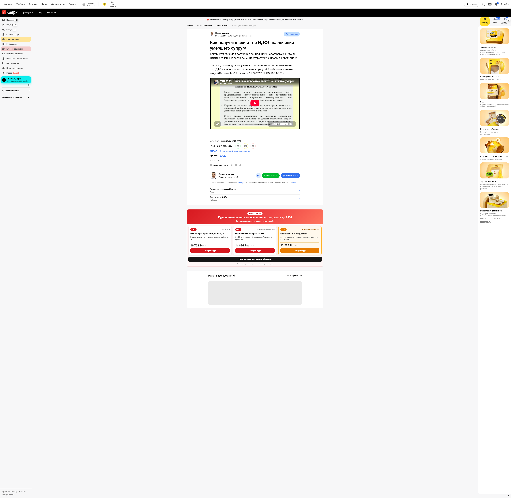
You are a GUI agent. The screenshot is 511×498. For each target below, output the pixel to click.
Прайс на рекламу (9, 492)
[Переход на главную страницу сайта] (10, 12)
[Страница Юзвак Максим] (212, 34)
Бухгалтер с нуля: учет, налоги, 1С (207, 233)
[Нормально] (245, 146)
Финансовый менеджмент (293, 233)
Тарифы (40, 12)
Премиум (26, 12)
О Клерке (51, 12)
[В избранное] (236, 165)
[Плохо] (253, 146)
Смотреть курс (210, 251)
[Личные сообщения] (490, 4)
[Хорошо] (238, 146)
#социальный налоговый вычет (235, 151)
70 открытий (215, 161)
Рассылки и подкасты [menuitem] (12, 97)
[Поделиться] (240, 165)
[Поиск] (483, 4)
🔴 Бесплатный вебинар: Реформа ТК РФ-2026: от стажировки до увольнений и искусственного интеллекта (255, 19)
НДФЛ (235, 36)
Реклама (22, 492)
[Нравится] (231, 165)
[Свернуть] (508, 496)
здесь (294, 183)
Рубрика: (214, 155)
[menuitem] (16, 20)
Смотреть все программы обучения (255, 259)
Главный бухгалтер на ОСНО (249, 233)
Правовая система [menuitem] (10, 91)
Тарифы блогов (8, 495)
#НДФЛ (213, 151)
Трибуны (241, 183)
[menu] (17, 51)
